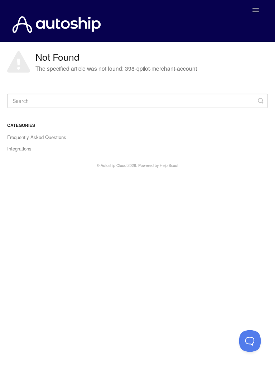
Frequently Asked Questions (36, 137)
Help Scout (169, 165)
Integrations (19, 148)
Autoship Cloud (113, 165)
